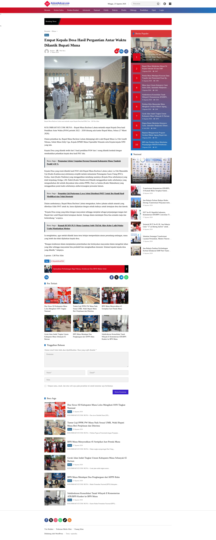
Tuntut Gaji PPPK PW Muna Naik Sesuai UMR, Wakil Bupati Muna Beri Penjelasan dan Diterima (85, 308)
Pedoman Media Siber (64, 529)
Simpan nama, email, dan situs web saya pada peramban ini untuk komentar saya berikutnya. (80, 386)
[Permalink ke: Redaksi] (47, 51)
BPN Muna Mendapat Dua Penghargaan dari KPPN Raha (83, 335)
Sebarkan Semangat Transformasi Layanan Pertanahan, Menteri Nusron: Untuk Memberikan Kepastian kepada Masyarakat (156, 237)
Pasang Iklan (79, 529)
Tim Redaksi (48, 529)
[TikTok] (65, 520)
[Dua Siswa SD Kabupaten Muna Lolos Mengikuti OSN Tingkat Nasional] (57, 295)
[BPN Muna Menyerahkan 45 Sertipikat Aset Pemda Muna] (115, 295)
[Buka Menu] (170, 3)
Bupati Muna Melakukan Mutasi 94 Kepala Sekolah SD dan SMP (154, 67)
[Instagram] (56, 520)
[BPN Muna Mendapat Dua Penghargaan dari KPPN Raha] (86, 323)
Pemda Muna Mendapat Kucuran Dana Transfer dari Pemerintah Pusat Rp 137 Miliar (155, 77)
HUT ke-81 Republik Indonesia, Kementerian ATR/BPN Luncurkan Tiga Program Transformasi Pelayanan (157, 213)
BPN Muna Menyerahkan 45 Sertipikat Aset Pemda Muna (112, 307)
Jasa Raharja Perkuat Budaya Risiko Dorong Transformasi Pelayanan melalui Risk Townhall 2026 (157, 201)
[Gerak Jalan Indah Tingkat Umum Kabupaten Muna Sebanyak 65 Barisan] (57, 323)
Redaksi (52, 50)
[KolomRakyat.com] (57, 4)
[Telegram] (121, 277)
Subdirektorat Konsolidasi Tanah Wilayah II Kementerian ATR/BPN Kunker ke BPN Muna (114, 336)
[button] (158, 4)
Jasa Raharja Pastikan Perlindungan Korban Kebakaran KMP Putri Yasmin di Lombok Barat (156, 249)
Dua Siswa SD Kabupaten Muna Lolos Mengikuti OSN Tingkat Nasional (55, 308)
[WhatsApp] (126, 277)
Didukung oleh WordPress (53, 534)
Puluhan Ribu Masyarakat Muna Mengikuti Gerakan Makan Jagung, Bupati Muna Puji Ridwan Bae (154, 105)
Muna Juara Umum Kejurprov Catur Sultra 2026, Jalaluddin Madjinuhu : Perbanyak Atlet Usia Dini (155, 86)
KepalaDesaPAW (58, 261)
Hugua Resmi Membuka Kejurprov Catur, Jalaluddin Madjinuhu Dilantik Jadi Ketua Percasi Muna (155, 124)
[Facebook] (112, 277)
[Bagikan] (126, 51)
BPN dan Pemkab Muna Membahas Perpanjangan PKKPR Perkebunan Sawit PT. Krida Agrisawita (154, 143)
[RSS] (70, 520)
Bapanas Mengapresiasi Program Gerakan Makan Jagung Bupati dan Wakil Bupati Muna (154, 134)
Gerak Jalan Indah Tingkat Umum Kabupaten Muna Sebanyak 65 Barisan (56, 336)
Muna (46, 35)
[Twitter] (116, 277)
